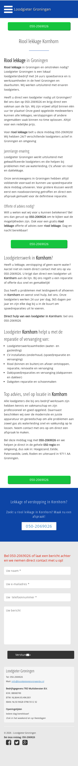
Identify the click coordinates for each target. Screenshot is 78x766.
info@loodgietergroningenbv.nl (28, 681)
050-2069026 (39, 26)
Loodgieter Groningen (32, 9)
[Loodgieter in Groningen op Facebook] (9, 742)
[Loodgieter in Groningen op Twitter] (17, 742)
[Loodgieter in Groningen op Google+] (25, 742)
